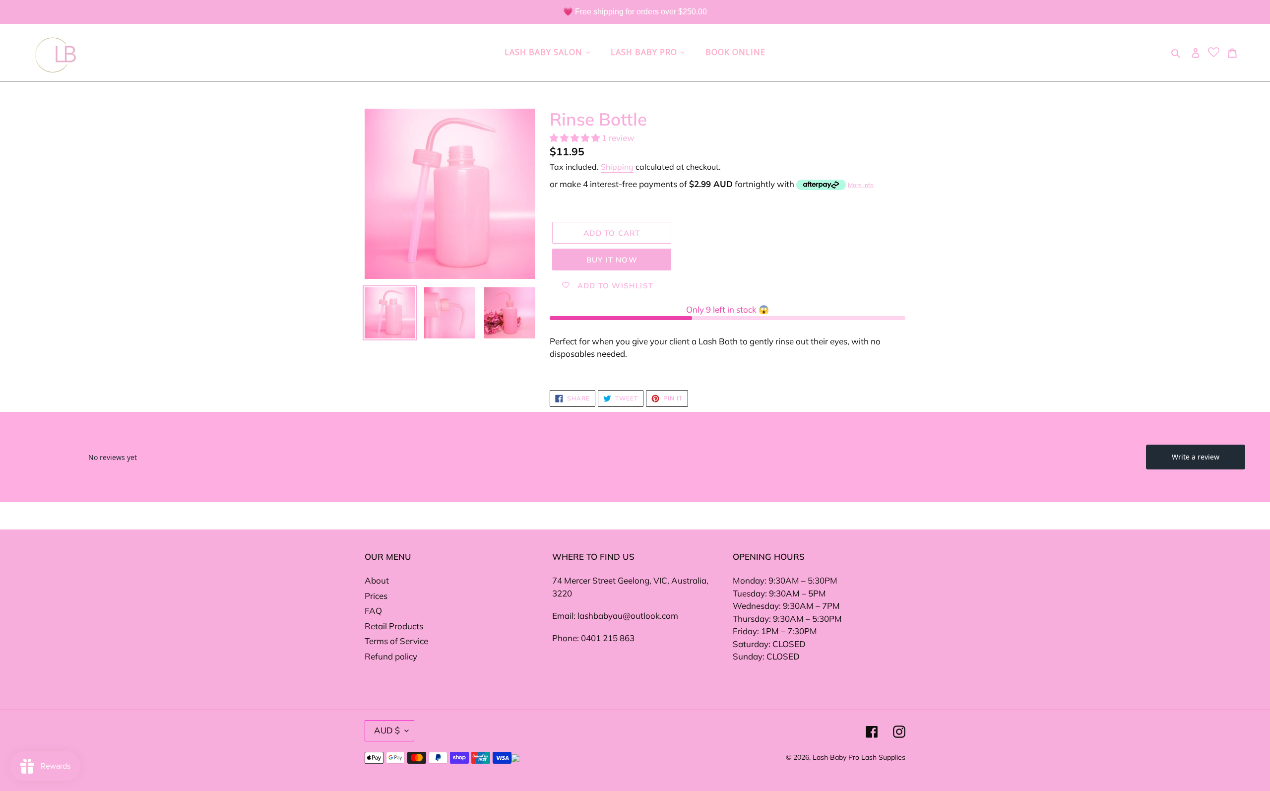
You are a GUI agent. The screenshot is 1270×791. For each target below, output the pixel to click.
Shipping (617, 167)
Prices (376, 596)
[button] (576, 137)
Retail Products (394, 626)
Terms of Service (396, 641)
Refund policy (391, 656)
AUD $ (387, 730)
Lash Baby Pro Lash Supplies (859, 757)
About (377, 580)
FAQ (373, 610)
